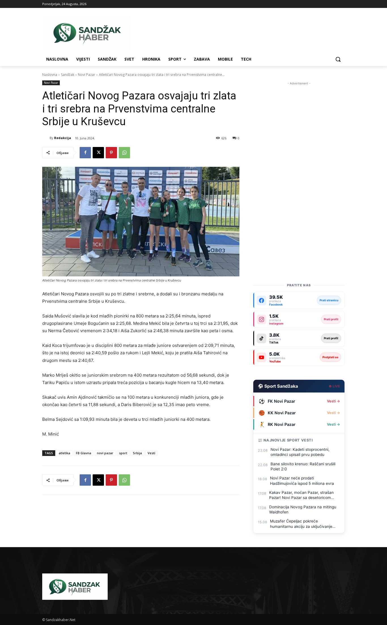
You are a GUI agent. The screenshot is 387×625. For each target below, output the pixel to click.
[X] (98, 152)
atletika (64, 453)
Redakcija (62, 138)
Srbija (137, 453)
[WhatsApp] (124, 152)
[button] (338, 59)
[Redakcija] (46, 138)
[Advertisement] (298, 171)
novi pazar (105, 453)
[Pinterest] (111, 152)
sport (123, 453)
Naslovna (49, 74)
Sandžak (67, 74)
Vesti (151, 453)
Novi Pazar (86, 74)
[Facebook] (85, 152)
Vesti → (333, 401)
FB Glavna (83, 453)
